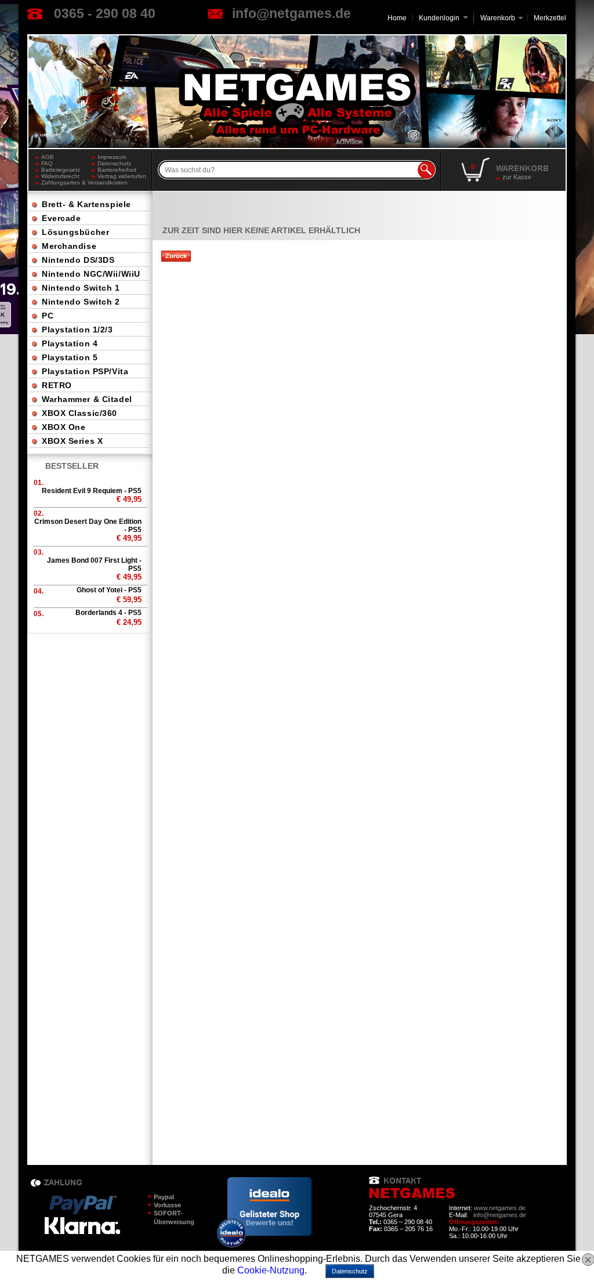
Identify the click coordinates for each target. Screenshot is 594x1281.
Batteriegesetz (60, 170)
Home (397, 18)
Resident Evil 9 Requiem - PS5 (92, 491)
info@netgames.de (291, 13)
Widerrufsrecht (60, 176)
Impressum (111, 157)
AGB (47, 157)
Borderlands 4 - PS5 (108, 613)
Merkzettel (550, 18)
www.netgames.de (500, 1207)
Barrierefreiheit (116, 170)
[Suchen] (426, 170)
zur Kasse (516, 176)
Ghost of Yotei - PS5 (109, 590)
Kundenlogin (443, 18)
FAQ (47, 163)
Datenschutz (114, 163)
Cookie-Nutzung (271, 1270)
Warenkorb (497, 17)
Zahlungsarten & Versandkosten (66, 182)
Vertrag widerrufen (121, 176)
